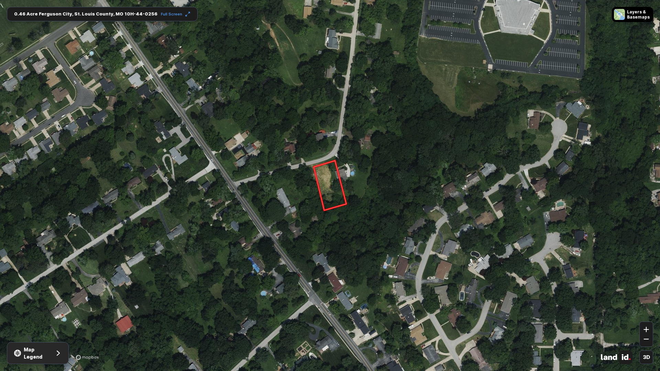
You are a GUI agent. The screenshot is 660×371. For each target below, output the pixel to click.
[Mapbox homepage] (87, 357)
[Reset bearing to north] (646, 311)
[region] (330, 185)
